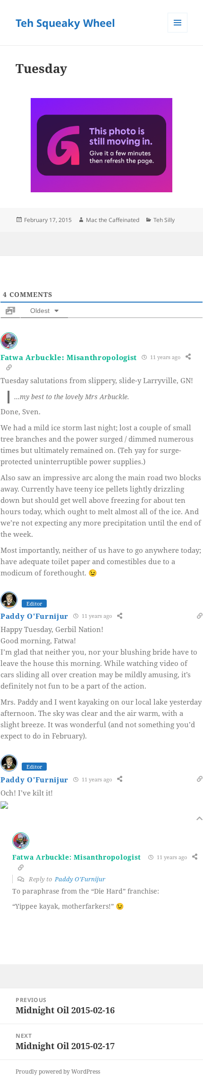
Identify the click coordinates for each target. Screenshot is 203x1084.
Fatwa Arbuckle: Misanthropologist (68, 357)
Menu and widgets (177, 32)
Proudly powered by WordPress (58, 1072)
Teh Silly (164, 220)
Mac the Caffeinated (112, 220)
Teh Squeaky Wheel (65, 23)
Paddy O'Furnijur (34, 616)
